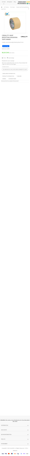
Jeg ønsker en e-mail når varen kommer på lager (15, 69)
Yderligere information (8, 73)
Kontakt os (4, 2)
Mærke (4, 78)
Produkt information (8, 76)
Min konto (4, 430)
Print (4, 58)
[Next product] (28, 9)
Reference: (4, 49)
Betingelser (9, 1)
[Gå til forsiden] (1, 7)
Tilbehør (19, 76)
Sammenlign (11, 58)
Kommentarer (12, 78)
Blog (15, 1)
